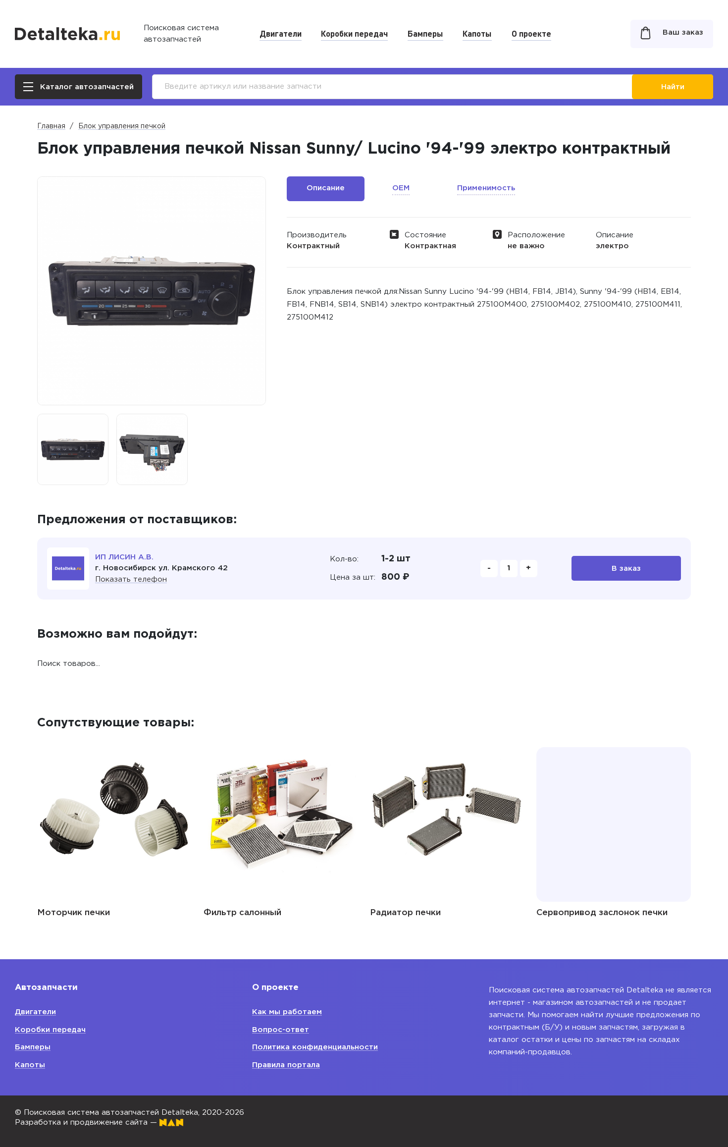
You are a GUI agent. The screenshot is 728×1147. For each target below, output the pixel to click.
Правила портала (286, 1065)
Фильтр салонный (242, 913)
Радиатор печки (405, 913)
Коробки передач (354, 33)
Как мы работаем (287, 1012)
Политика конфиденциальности (315, 1047)
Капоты (477, 33)
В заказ (626, 568)
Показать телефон (131, 579)
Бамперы (425, 33)
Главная (51, 126)
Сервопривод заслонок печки (602, 913)
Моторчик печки (73, 913)
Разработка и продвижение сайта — (87, 1122)
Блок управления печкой (121, 126)
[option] (72, 449)
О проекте (531, 33)
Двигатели (281, 33)
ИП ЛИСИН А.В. (124, 557)
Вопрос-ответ (280, 1030)
